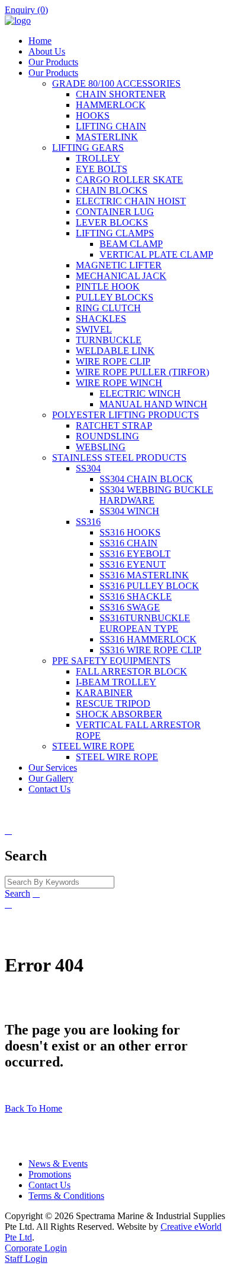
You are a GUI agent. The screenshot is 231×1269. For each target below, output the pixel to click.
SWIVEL (94, 329)
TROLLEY (98, 158)
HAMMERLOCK (111, 105)
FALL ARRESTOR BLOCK (131, 671)
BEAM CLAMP (131, 244)
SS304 (88, 468)
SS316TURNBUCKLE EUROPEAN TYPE (145, 623)
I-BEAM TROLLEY (116, 682)
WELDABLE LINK (115, 351)
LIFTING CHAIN (111, 126)
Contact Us (49, 789)
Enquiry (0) (26, 10)
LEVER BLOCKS (112, 222)
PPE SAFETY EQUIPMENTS (111, 661)
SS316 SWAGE (130, 607)
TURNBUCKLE (109, 340)
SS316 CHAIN (129, 543)
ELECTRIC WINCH (140, 393)
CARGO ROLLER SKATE (129, 180)
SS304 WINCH (129, 511)
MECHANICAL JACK (121, 276)
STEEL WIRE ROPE (93, 746)
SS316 (88, 522)
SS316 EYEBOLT (135, 554)
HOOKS (93, 115)
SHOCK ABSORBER (119, 714)
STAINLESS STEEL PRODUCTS (119, 457)
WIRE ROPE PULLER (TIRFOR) (142, 372)
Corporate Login (36, 1248)
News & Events (58, 1164)
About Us (46, 51)
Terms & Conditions (66, 1196)
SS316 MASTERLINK (144, 575)
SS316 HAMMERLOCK (148, 639)
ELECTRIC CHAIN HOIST (131, 201)
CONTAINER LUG (115, 212)
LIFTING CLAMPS (115, 233)
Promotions (49, 1174)
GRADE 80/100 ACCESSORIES (116, 83)
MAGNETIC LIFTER (119, 265)
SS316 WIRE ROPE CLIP (150, 650)
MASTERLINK (107, 137)
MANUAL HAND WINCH (153, 404)
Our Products (53, 62)
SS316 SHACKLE (136, 596)
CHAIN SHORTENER (121, 94)
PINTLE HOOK (108, 286)
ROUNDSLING (107, 436)
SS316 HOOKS (130, 532)
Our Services (52, 767)
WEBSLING (101, 447)
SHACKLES (101, 319)
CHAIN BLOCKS (111, 190)
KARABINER (104, 693)
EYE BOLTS (101, 169)
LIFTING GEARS (88, 148)
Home (40, 41)
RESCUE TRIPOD (113, 703)
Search (17, 893)
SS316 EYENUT (133, 564)
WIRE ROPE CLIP (113, 361)
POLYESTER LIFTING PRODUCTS (125, 415)
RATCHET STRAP (114, 425)
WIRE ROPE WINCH (119, 383)
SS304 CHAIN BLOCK (146, 479)
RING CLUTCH (108, 308)
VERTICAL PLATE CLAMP (156, 254)
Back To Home (33, 1108)
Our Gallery (50, 778)
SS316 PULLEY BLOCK (149, 586)
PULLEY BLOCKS (114, 297)
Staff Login (26, 1259)
